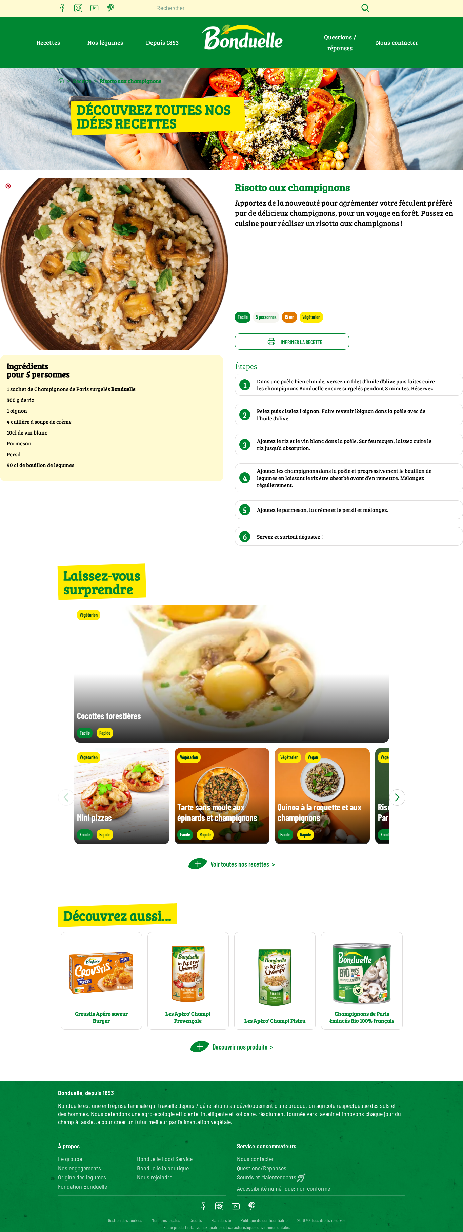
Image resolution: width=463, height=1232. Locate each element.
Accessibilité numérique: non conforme (283, 1188)
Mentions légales (166, 1220)
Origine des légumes (82, 1177)
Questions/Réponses (261, 1168)
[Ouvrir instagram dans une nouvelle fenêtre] (78, 10)
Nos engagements (79, 1168)
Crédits (196, 1220)
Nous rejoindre (154, 1177)
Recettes (48, 42)
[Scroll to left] (66, 797)
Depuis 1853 (162, 42)
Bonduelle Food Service (165, 1158)
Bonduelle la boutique (163, 1168)
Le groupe (70, 1158)
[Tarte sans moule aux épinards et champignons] (222, 841)
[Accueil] (61, 80)
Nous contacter (397, 42)
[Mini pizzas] (121, 841)
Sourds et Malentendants (266, 1177)
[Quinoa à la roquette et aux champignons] (322, 841)
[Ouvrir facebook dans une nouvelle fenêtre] (62, 10)
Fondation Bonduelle (82, 1186)
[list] (231, 797)
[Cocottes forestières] (231, 739)
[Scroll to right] (397, 797)
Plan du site (221, 1220)
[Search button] (364, 8)
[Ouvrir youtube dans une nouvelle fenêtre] (94, 10)
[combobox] (257, 8)
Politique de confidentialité (264, 1220)
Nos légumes (105, 42)
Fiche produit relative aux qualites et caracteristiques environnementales (226, 1227)
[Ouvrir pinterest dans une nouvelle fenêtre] (111, 10)
